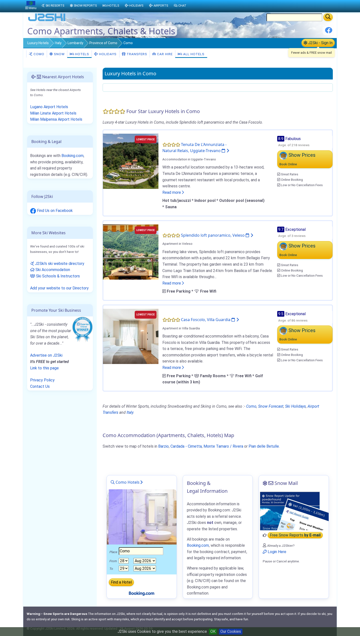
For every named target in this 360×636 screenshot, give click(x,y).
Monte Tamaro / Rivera (223, 446)
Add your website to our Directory (59, 288)
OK (213, 631)
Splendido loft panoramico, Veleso (213, 235)
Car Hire (164, 54)
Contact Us (40, 386)
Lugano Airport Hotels (49, 106)
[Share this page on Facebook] (329, 32)
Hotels (81, 54)
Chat (182, 5)
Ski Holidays (295, 406)
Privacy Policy (42, 380)
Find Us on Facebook (54, 210)
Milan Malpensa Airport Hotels (56, 119)
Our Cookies (230, 631)
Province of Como (103, 43)
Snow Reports (85, 5)
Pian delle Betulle (264, 446)
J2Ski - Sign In (320, 42)
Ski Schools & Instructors (57, 276)
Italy (58, 43)
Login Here (276, 551)
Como (38, 54)
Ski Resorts (55, 5)
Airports (161, 5)
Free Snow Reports (295, 535)
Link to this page (44, 368)
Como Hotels (127, 482)
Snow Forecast (270, 406)
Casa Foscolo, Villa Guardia (206, 319)
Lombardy (75, 43)
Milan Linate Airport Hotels (53, 113)
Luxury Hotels (38, 43)
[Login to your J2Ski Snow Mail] (294, 510)
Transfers (136, 54)
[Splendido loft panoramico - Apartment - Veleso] (130, 251)
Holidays (107, 54)
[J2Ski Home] (46, 20)
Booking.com (72, 155)
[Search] (328, 17)
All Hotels (193, 54)
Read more (172, 192)
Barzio (163, 446)
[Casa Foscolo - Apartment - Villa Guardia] (130, 336)
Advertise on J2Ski (46, 355)
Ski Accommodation (52, 269)
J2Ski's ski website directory (59, 263)
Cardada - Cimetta (186, 446)
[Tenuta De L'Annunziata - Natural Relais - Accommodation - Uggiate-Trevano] (130, 160)
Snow (59, 54)
